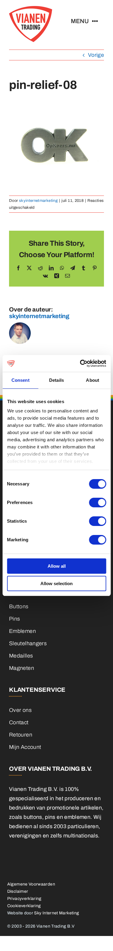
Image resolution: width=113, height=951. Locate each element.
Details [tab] (56, 380)
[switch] (97, 502)
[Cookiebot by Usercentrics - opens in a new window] (80, 363)
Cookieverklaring (24, 906)
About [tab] (92, 380)
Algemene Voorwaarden (31, 884)
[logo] (30, 9)
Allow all (57, 566)
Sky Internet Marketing (56, 913)
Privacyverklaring (24, 898)
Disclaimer (17, 891)
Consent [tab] (20, 380)
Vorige (96, 55)
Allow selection (56, 583)
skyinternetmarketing (38, 201)
